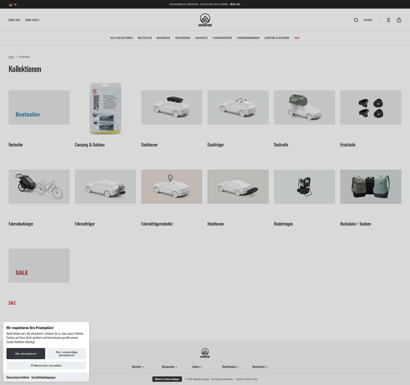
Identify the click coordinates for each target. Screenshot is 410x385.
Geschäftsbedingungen (43, 377)
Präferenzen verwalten (46, 365)
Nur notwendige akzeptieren (66, 353)
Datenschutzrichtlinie (17, 377)
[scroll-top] (401, 376)
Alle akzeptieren (26, 353)
